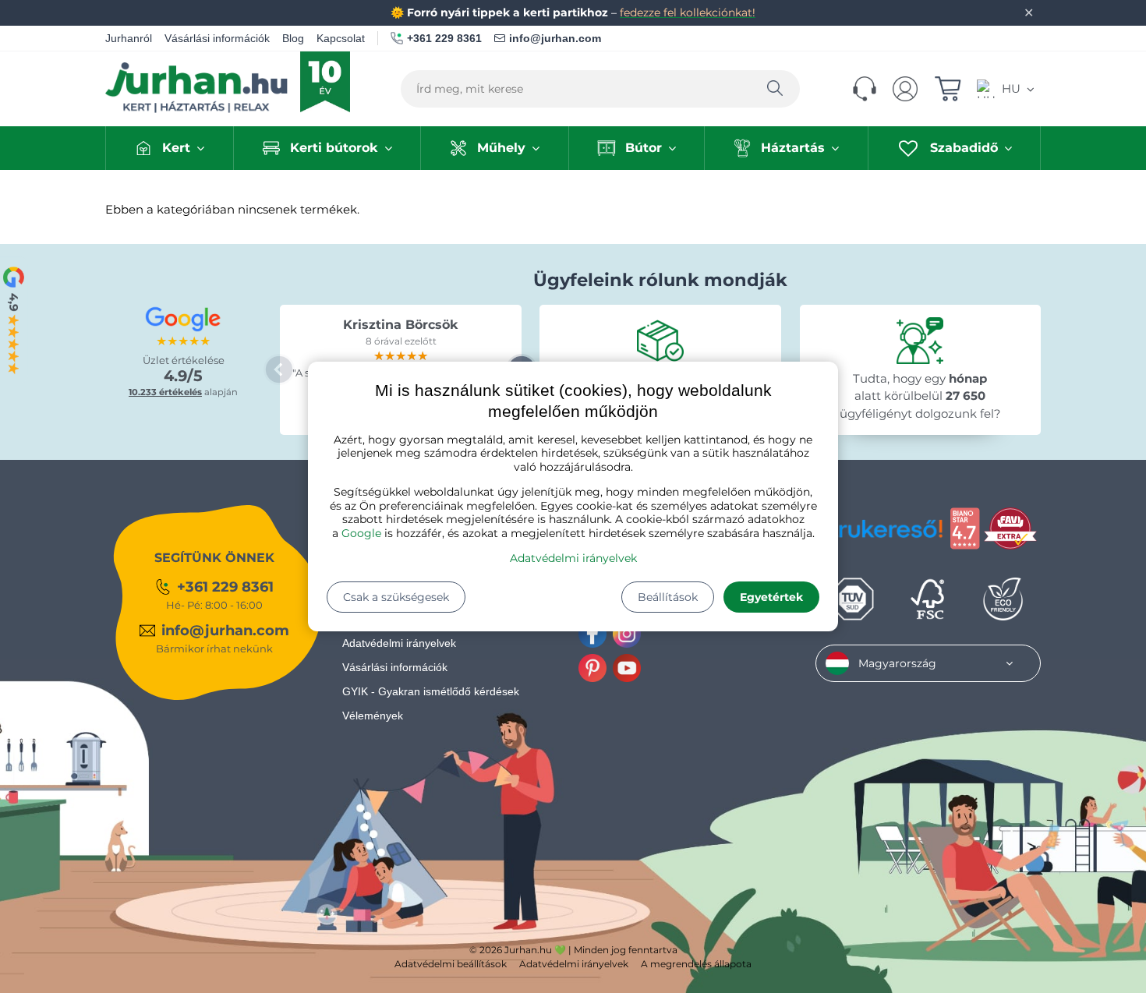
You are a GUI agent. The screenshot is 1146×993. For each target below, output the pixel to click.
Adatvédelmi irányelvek (573, 558)
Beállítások (668, 597)
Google (361, 533)
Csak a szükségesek (396, 597)
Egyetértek (771, 597)
